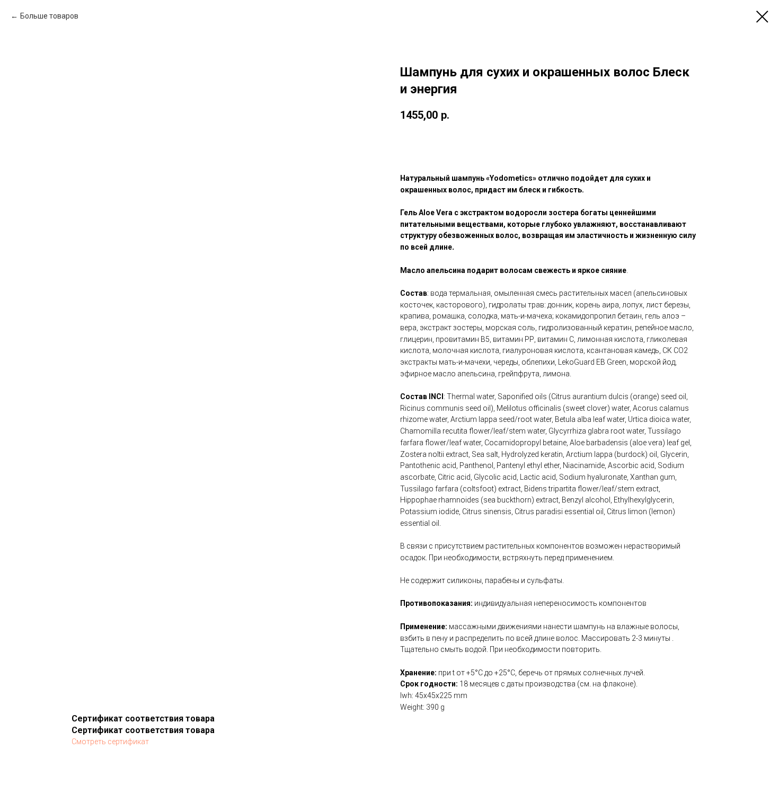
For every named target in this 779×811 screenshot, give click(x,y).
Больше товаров (49, 16)
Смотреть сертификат (110, 741)
